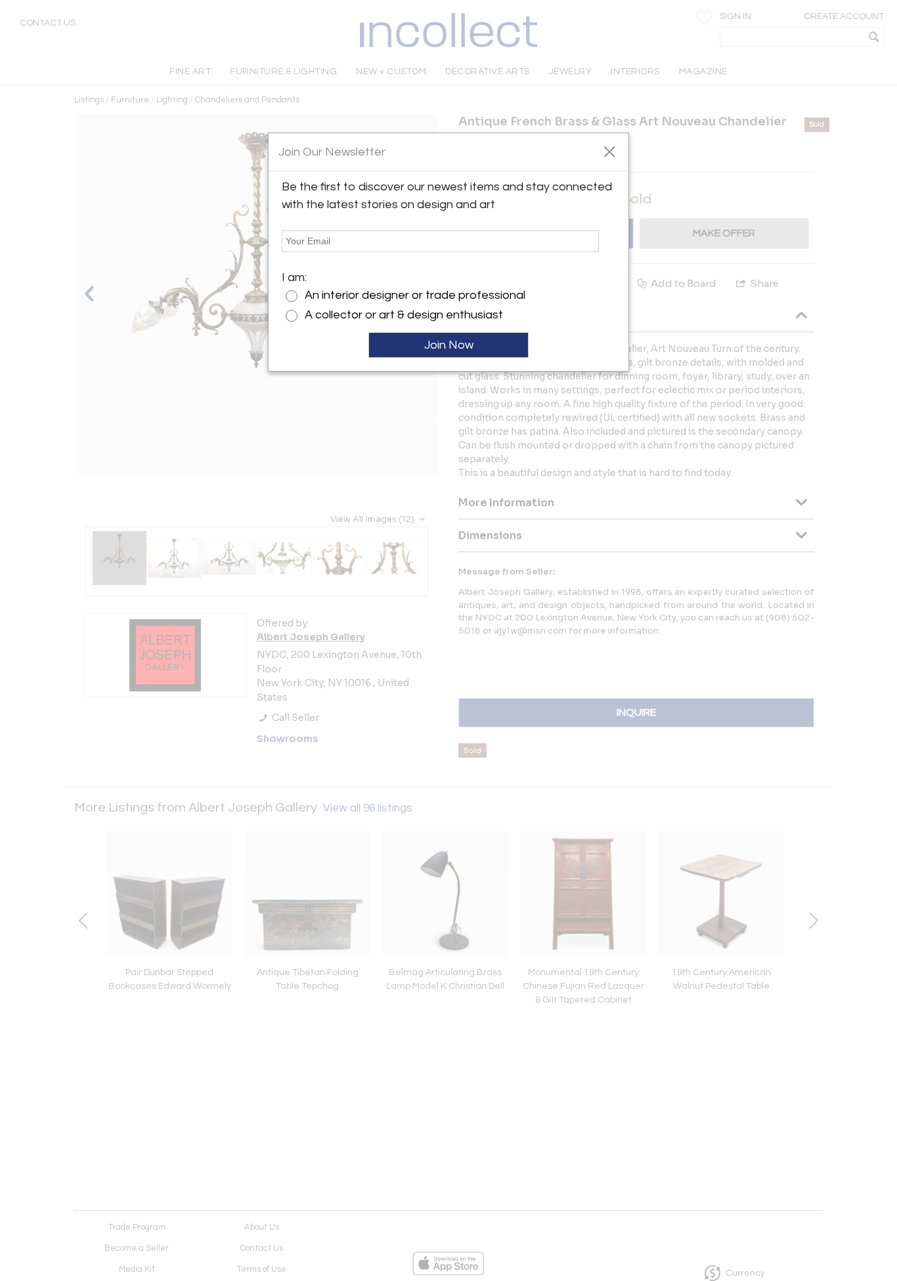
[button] (609, 151)
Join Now (448, 345)
